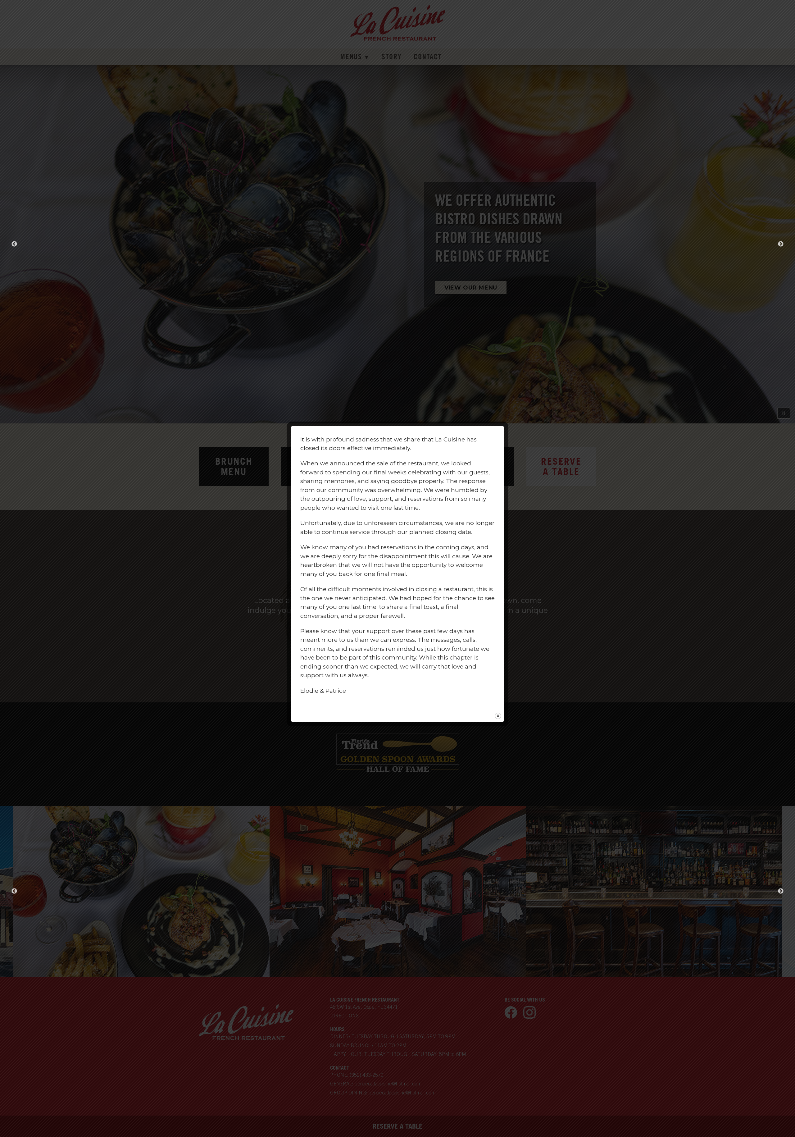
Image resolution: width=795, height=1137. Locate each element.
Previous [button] (14, 244)
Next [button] (780, 244)
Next (780, 891)
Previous (14, 891)
